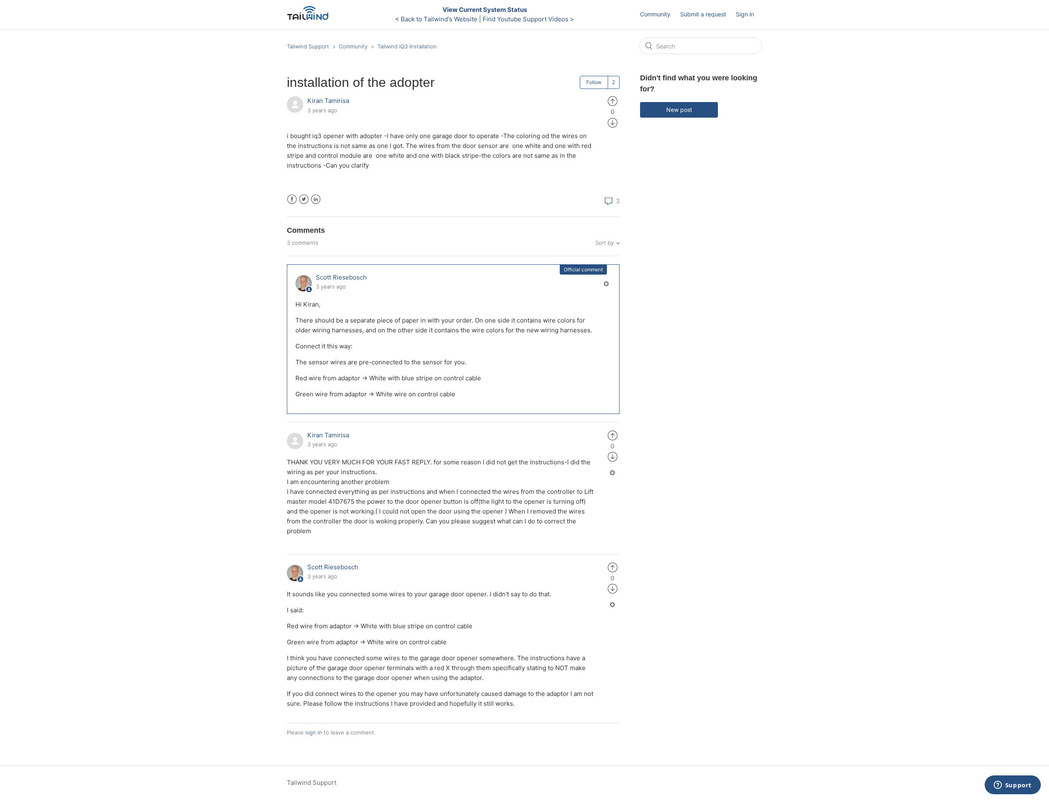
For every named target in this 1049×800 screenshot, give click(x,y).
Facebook (292, 199)
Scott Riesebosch (341, 277)
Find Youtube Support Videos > (528, 19)
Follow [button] (594, 82)
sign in (313, 732)
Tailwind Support (308, 46)
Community (655, 14)
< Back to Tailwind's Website (436, 19)
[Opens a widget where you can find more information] (1012, 785)
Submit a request (703, 14)
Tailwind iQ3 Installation (407, 46)
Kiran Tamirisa (328, 101)
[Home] (310, 19)
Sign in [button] (745, 14)
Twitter (304, 199)
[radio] (613, 101)
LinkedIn (316, 199)
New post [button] (679, 109)
